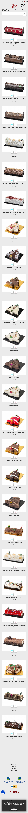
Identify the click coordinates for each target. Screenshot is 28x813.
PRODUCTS (14, 766)
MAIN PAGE (14, 764)
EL (22, 1)
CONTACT (14, 771)
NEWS (14, 768)
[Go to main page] (14, 6)
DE (27, 1)
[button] (3, 792)
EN (24, 1)
